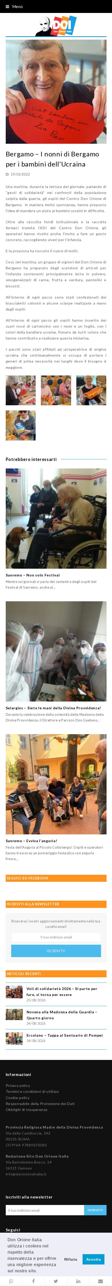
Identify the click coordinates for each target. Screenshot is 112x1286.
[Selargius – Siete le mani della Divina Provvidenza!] (56, 651)
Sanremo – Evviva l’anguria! (31, 841)
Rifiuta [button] (70, 1259)
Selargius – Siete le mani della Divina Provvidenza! (53, 708)
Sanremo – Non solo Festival (33, 575)
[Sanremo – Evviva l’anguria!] (56, 784)
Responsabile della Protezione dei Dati (40, 1103)
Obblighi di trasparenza (26, 1109)
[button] (11, 1281)
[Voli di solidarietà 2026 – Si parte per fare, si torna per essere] (14, 993)
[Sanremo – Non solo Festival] (56, 518)
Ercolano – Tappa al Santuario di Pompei (65, 1035)
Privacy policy (18, 1085)
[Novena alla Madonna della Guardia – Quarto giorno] (14, 1015)
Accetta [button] (93, 1259)
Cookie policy (18, 1097)
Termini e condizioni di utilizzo (32, 1091)
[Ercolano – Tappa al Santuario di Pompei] (14, 1039)
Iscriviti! (56, 951)
